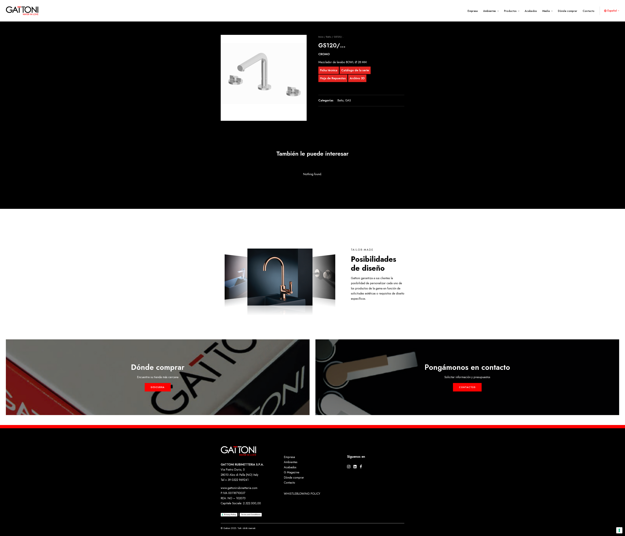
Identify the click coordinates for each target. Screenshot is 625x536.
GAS (348, 100)
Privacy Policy (230, 514)
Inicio (320, 36)
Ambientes (489, 11)
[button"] (348, 467)
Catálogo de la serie (355, 70)
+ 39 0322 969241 (237, 480)
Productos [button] (510, 11)
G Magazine (291, 472)
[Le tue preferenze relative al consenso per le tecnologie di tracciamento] (619, 530)
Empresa (473, 11)
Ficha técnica (328, 70)
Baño (328, 36)
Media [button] (546, 11)
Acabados (531, 11)
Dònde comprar (567, 11)
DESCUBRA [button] (158, 387)
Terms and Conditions (250, 514)
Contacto (589, 11)
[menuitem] (474, 11)
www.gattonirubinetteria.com (239, 488)
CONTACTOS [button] (467, 387)
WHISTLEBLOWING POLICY (302, 494)
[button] (264, 78)
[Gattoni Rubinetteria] (22, 11)
